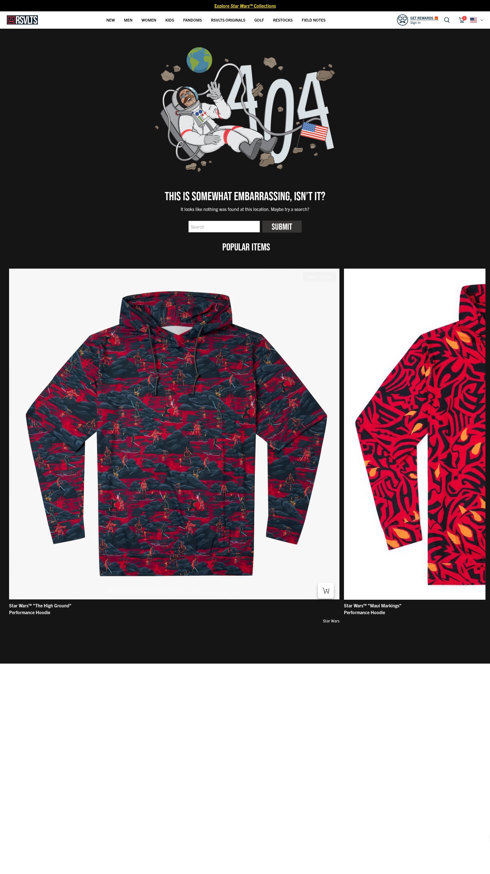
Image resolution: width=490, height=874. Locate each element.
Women (148, 19)
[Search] (447, 20)
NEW (110, 19)
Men (128, 19)
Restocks (283, 19)
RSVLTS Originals (228, 19)
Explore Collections (245, 6)
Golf (259, 19)
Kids (169, 19)
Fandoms (192, 19)
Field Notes (314, 19)
